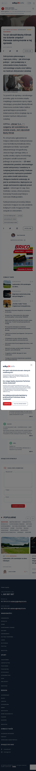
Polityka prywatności (20, 403)
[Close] (31, 365)
